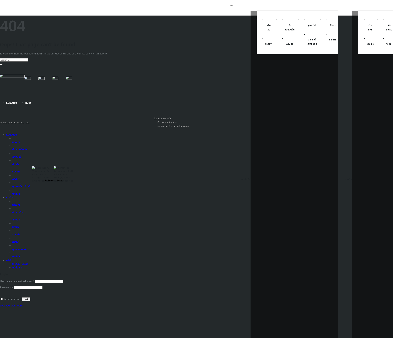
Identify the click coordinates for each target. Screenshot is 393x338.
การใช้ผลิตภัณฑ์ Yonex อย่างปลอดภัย (173, 126)
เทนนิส (28, 103)
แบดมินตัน (11, 103)
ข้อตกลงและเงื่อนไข (162, 118)
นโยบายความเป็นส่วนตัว (167, 122)
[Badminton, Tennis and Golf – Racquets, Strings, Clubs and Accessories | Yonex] (53, 173)
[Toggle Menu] (231, 5)
